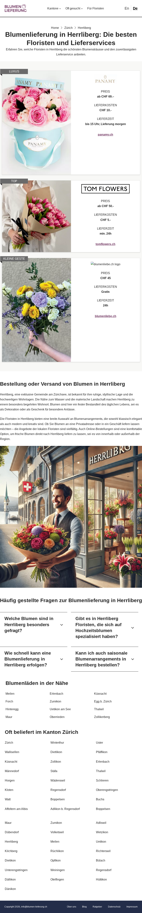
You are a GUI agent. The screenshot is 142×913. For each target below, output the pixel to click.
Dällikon (10, 879)
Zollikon (55, 761)
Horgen (10, 780)
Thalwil (99, 709)
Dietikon (10, 860)
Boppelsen (103, 808)
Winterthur (57, 742)
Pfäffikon (101, 752)
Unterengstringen (16, 870)
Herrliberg (11, 841)
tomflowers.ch (105, 244)
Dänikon (10, 888)
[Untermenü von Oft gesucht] (82, 8)
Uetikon (101, 841)
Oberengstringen (107, 789)
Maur (9, 717)
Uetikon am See (60, 709)
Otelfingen (57, 879)
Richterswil (103, 851)
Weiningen (57, 870)
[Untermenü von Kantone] (60, 8)
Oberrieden (57, 717)
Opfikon (55, 860)
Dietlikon (56, 752)
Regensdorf (103, 870)
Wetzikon (102, 832)
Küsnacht (100, 693)
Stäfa (53, 771)
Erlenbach (56, 693)
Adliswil (101, 822)
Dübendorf (12, 832)
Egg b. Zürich (103, 701)
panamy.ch (105, 134)
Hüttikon (101, 879)
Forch (9, 701)
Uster (99, 742)
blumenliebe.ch (105, 316)
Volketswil (57, 832)
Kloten (9, 789)
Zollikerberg (102, 717)
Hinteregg (12, 709)
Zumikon (55, 701)
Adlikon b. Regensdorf (65, 808)
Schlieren (102, 780)
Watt (8, 799)
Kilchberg (11, 851)
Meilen (10, 693)
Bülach (100, 860)
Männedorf (12, 771)
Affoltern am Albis (16, 808)
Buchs (100, 799)
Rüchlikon (57, 851)
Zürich (70, 732)
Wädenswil (57, 780)
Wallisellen (12, 752)
